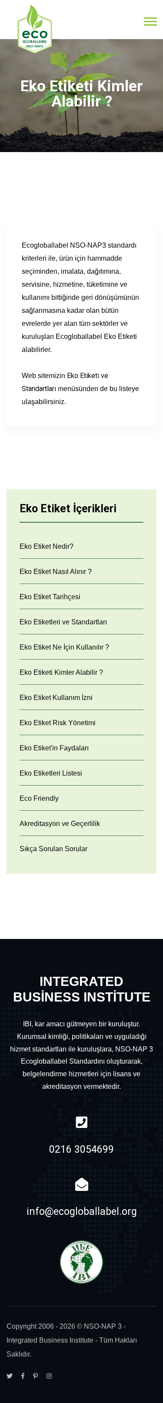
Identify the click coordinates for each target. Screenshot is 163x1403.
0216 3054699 (81, 1149)
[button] (150, 20)
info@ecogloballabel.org (82, 1211)
